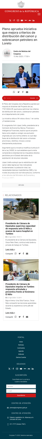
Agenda (21, 351)
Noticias (21, 345)
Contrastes (21, 348)
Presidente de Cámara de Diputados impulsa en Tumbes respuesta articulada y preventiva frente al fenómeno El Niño (19, 289)
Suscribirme (21, 395)
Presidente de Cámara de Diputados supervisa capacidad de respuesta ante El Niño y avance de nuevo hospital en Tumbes (20, 228)
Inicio (21, 342)
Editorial (21, 354)
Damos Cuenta (21, 357)
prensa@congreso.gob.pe (18, 407)
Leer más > (10, 249)
